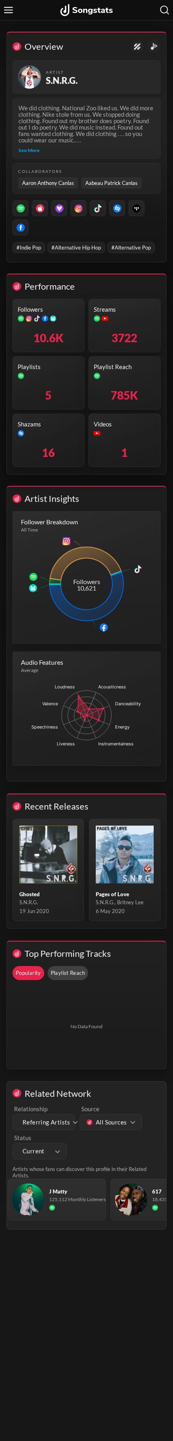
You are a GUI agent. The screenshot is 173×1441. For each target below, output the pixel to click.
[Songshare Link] (154, 46)
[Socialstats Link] (137, 46)
